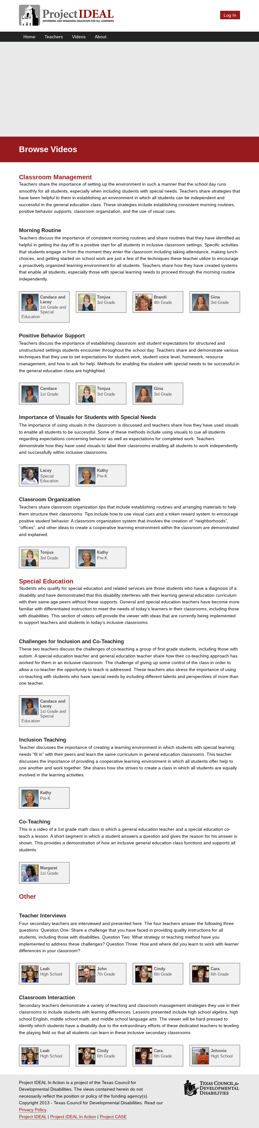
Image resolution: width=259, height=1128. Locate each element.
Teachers (54, 36)
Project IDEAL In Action (73, 1116)
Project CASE (113, 1116)
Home (29, 36)
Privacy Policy (32, 1109)
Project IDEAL (32, 1116)
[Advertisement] (129, 89)
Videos (79, 36)
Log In (230, 15)
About (100, 36)
